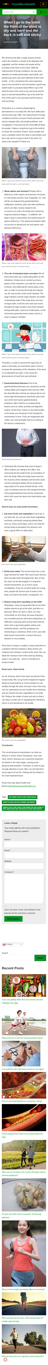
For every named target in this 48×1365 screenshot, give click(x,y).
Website (7, 861)
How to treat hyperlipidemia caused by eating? (22, 1101)
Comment (9, 872)
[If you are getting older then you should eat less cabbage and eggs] (24, 986)
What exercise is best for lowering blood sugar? (22, 1038)
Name (7, 840)
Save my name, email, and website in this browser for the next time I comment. (22, 911)
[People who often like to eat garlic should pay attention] (24, 1195)
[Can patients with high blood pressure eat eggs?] (21, 1054)
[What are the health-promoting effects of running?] (24, 1254)
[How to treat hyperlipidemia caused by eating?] (24, 1086)
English (9, 944)
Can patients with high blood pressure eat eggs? (23, 1069)
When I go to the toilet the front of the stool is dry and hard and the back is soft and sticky (23, 808)
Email (7, 850)
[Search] (34, 11)
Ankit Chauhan (11, 42)
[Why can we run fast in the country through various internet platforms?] (24, 1155)
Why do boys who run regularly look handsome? (23, 1356)
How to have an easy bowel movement (19, 802)
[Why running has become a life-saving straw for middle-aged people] (24, 1304)
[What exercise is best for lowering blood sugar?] (24, 1021)
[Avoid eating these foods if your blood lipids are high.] (24, 1118)
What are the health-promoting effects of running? (23, 1289)
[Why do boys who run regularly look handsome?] (24, 1339)
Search (5, 953)
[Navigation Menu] (43, 4)
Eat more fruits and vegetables (22, 797)
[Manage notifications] (5, 1360)
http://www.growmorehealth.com (22, 786)
